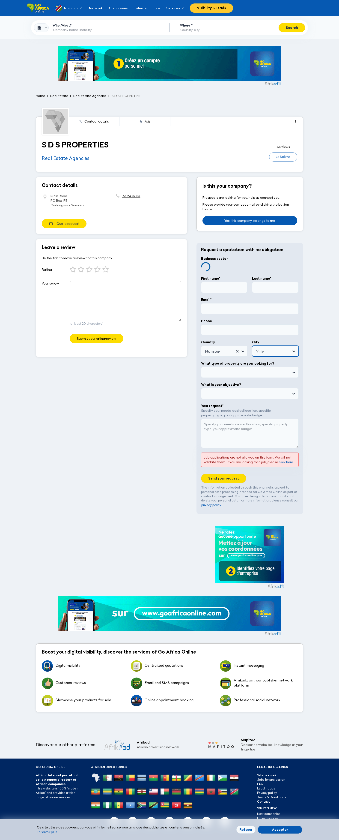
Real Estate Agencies (65, 158)
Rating (47, 269)
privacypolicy (211, 505)
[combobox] (41, 27)
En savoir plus (47, 832)
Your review (50, 283)
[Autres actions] (295, 121)
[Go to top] (319, 815)
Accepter (280, 830)
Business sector (214, 259)
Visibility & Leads (211, 8)
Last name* (261, 278)
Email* (206, 300)
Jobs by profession (271, 779)
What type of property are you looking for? (237, 363)
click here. (286, 462)
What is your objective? (221, 385)
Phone (206, 321)
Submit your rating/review (96, 338)
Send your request (223, 478)
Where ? (186, 25)
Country (208, 342)
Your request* (212, 406)
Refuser (246, 830)
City (255, 342)
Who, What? (62, 25)
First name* (210, 278)
